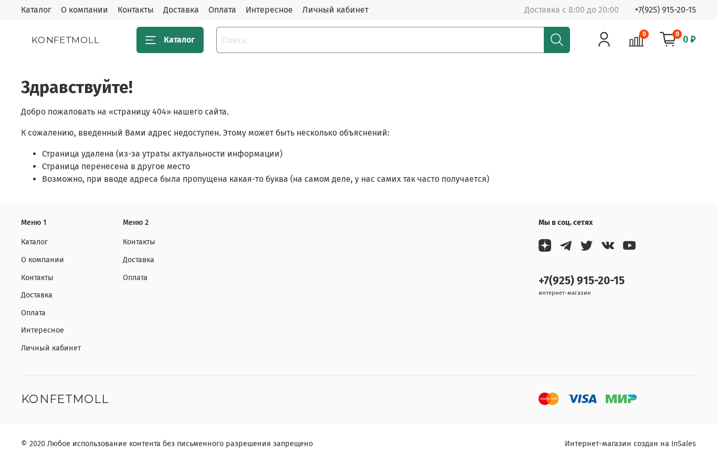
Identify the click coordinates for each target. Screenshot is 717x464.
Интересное (269, 10)
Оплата (222, 10)
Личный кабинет (335, 10)
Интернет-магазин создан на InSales (630, 443)
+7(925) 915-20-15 (665, 10)
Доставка (181, 10)
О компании (84, 10)
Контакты (136, 10)
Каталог (36, 10)
